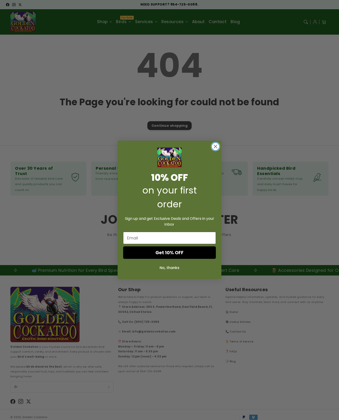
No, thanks (169, 268)
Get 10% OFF (169, 253)
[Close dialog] (215, 146)
